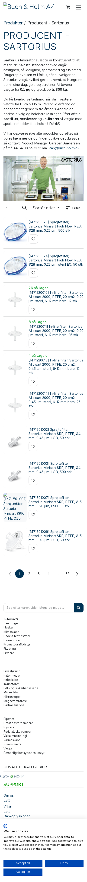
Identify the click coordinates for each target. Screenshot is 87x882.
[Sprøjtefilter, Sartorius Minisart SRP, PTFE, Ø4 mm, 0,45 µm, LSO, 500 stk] (15, 473)
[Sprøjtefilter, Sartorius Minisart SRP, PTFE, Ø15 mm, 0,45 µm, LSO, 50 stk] (15, 541)
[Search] (79, 608)
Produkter (13, 23)
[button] (46, 208)
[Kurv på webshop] (68, 7)
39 (67, 573)
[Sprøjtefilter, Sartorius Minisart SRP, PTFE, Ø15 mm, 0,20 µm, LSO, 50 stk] (15, 507)
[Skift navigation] (78, 7)
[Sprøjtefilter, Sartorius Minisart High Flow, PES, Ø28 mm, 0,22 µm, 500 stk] (15, 231)
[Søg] (24, 208)
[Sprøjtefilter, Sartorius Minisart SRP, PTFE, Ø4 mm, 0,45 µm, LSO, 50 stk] (15, 439)
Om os (8, 795)
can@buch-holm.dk (64, 148)
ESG (6, 800)
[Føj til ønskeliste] (33, 239)
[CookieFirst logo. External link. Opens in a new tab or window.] (5, 826)
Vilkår (7, 806)
